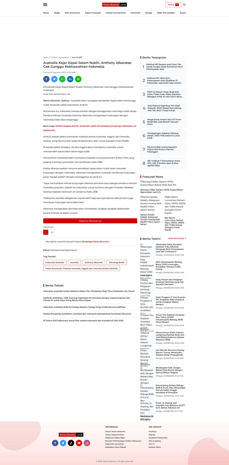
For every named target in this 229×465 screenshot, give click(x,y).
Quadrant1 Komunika (158, 438)
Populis (152, 435)
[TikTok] (71, 443)
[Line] (78, 79)
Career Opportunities (114, 435)
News (46, 13)
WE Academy (155, 441)
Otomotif (135, 13)
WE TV (152, 444)
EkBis (57, 13)
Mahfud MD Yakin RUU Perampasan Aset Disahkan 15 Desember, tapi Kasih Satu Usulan (164, 80)
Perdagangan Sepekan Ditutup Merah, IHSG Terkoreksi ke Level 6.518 (163, 135)
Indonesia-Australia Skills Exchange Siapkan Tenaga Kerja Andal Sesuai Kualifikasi (84, 307)
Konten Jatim (155, 447)
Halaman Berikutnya (90, 221)
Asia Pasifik (77, 57)
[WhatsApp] (62, 79)
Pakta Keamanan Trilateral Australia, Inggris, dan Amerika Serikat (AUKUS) (81, 268)
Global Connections (116, 13)
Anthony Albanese (94, 262)
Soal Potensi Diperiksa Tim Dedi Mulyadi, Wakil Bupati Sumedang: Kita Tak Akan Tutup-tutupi (165, 108)
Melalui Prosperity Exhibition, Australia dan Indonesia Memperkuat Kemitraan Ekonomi (87, 314)
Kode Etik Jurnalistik (114, 444)
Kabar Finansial (93, 13)
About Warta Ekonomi (115, 431)
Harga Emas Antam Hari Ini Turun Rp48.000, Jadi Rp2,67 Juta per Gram (164, 121)
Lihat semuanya (176, 238)
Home (46, 57)
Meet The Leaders (166, 13)
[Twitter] (54, 79)
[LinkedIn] (70, 79)
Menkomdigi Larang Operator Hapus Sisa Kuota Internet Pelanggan (162, 149)
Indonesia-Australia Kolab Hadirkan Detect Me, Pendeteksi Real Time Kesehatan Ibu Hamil (88, 291)
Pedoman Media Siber (115, 438)
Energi (148, 13)
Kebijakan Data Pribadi (115, 447)
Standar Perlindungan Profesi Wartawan (123, 441)
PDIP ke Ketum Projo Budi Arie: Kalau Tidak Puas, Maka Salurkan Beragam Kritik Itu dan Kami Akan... (165, 94)
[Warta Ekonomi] (114, 4)
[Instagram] (87, 443)
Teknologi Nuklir (117, 262)
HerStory (153, 431)
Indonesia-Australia (54, 262)
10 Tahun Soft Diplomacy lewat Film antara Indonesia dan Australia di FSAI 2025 (83, 320)
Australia (74, 262)
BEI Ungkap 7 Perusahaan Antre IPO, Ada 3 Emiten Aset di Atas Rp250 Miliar (163, 163)
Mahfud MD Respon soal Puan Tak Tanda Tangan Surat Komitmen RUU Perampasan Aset (164, 66)
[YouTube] (79, 443)
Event (183, 13)
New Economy (72, 13)
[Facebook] (46, 79)
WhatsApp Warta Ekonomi (95, 241)
